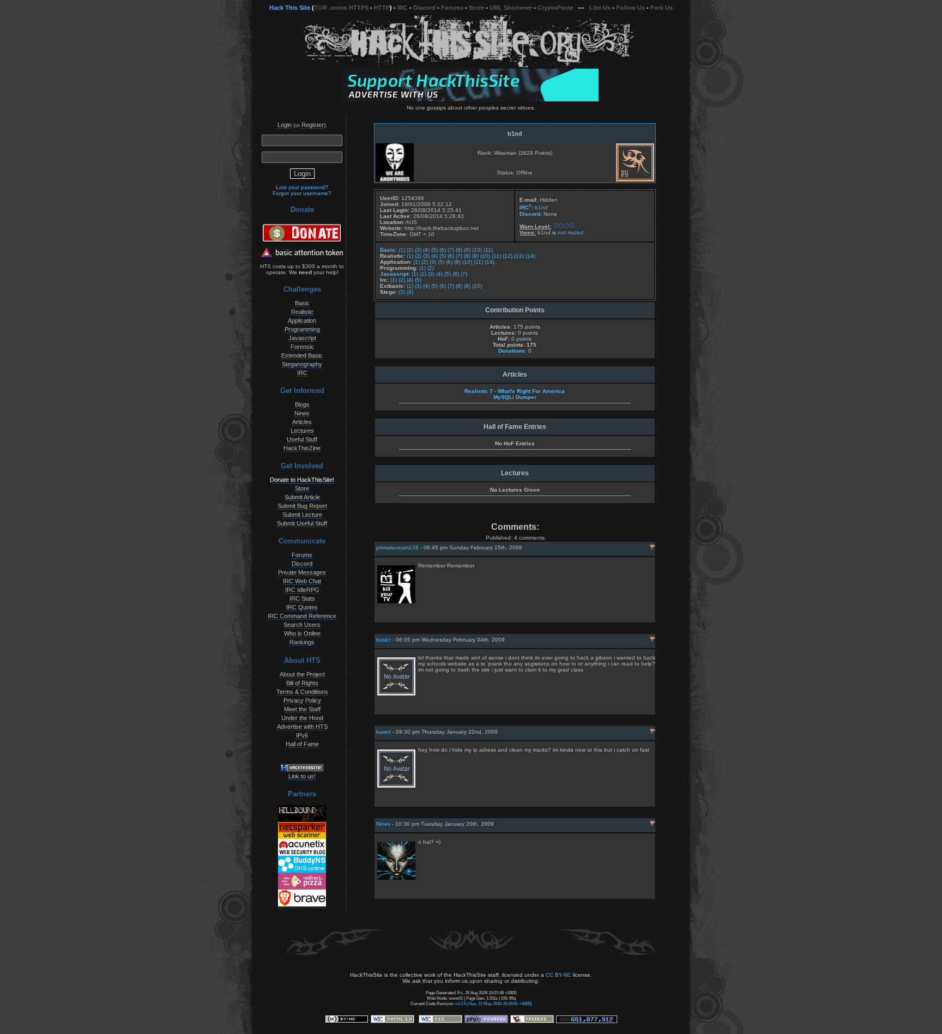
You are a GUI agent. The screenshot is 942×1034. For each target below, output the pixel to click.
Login (284, 125)
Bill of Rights (302, 683)
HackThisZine (302, 448)
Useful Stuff (302, 439)
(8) (459, 250)
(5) (434, 250)
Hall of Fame (302, 744)
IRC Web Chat (302, 581)
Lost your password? (302, 187)
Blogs (302, 404)
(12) (507, 256)
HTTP (382, 7)
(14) (530, 256)
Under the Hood (302, 718)
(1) (401, 250)
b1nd (515, 133)
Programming (302, 329)
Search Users (302, 624)
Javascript (302, 338)
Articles (302, 422)
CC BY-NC (558, 975)
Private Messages (302, 572)
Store (476, 7)
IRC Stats (302, 598)
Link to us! (302, 776)
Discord (424, 7)
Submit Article (302, 497)
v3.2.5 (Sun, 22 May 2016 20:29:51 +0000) (493, 1003)
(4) (426, 250)
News (302, 413)
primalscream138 (397, 548)
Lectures (302, 430)
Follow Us (630, 7)
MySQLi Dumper (514, 397)
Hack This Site (289, 7)
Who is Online (302, 633)
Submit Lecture (302, 514)
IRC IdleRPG (302, 589)
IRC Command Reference (302, 616)
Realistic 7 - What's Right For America (514, 391)
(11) (488, 250)
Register (312, 125)
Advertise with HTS (302, 726)
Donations (511, 351)
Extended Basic (302, 355)
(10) (477, 250)
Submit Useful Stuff (302, 523)
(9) (467, 250)
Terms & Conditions (302, 691)
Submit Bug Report (302, 506)
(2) (410, 250)
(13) (519, 256)
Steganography (302, 364)
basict (383, 640)
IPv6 (302, 735)
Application (302, 320)
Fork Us (661, 7)
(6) (442, 250)
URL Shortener (511, 7)
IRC (402, 7)
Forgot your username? (302, 193)
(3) (418, 250)
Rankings (302, 642)
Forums (452, 7)
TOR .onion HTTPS (341, 7)
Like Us (600, 7)
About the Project (302, 674)
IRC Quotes (302, 607)
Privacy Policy (302, 700)
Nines (383, 824)
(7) (451, 250)
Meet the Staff (302, 709)
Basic (302, 303)
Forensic (302, 346)
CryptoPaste (555, 7)
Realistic (302, 312)
